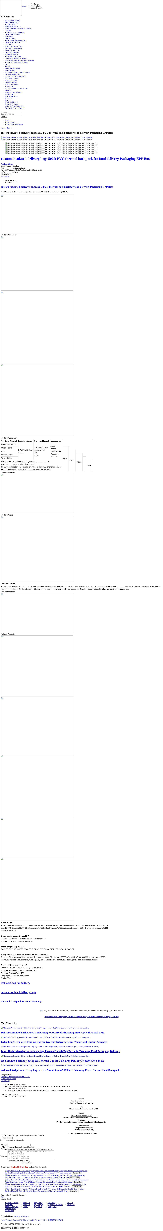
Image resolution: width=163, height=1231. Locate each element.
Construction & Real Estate (14, 32)
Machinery (9, 36)
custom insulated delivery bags (18, 992)
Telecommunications (12, 34)
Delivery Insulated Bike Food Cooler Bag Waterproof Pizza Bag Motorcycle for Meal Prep (52, 1032)
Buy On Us (38, 1203)
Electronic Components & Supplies (17, 72)
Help (45, 1220)
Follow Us (71, 1205)
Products (9, 1220)
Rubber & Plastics (11, 54)
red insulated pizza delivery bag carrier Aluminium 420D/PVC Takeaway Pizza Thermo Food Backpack (60, 1070)
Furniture (8, 90)
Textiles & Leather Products (15, 108)
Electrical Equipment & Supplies (16, 88)
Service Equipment (12, 52)
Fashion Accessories (12, 50)
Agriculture (9, 44)
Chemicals (9, 86)
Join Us (25, 1207)
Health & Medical (11, 102)
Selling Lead (52, 1207)
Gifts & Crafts (10, 24)
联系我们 (59, 1220)
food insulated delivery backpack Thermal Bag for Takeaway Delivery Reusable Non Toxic (52, 1060)
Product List (5, 1081)
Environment (9, 94)
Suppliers (16, 1220)
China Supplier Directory (14, 124)
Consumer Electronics (13, 56)
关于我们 (51, 1220)
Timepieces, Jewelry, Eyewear (16, 58)
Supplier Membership (55, 1205)
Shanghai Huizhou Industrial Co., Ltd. (15, 1077)
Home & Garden (11, 80)
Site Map (23, 1220)
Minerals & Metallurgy (13, 26)
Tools (7, 64)
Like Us (70, 1203)
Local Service (10, 70)
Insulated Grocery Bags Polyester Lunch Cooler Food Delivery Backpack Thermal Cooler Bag (38, 1173)
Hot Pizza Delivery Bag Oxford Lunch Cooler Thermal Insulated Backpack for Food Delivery (38, 1186)
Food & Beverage (11, 22)
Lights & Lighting (11, 104)
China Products (10, 122)
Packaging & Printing (12, 20)
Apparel (8, 30)
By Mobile (38, 1207)
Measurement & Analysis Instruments (18, 28)
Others (7, 66)
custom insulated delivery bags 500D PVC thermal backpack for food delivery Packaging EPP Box (75, 159)
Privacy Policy (10, 1209)
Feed (9, 128)
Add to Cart (5, 176)
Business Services (11, 78)
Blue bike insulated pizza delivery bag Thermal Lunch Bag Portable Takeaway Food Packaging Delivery (60, 1051)
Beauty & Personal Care (13, 46)
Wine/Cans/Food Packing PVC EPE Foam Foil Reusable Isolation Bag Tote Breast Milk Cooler (39, 1182)
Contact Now (7, 1138)
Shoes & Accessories (12, 42)
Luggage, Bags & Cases (13, 92)
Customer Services (11, 1203)
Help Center (9, 1211)
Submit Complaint (11, 1207)
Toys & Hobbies (11, 82)
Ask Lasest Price (7, 164)
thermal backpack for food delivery (21, 1001)
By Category (38, 1205)
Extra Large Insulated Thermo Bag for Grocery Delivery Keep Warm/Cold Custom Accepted (54, 1041)
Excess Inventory (11, 96)
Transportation (10, 38)
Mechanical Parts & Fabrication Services (19, 60)
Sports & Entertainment (13, 48)
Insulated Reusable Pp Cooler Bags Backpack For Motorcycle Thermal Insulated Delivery (36, 1191)
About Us (26, 1203)
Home (7, 120)
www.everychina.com (21, 1216)
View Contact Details (8, 1079)
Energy (7, 100)
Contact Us (9, 1205)
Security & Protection (12, 74)
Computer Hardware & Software (16, 62)
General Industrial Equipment (15, 40)
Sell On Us (51, 1203)
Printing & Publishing (13, 68)
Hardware (8, 98)
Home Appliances (11, 84)
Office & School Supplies (14, 106)
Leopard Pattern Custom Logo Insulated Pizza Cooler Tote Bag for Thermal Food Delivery (37, 1177)
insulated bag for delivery (15, 982)
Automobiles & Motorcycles (15, 76)
